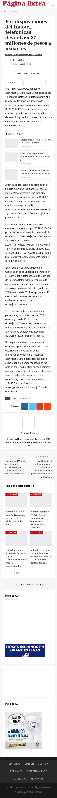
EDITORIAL (14, 764)
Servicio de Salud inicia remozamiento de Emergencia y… (35, 156)
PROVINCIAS (36, 778)
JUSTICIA (43, 764)
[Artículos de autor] (28, 423)
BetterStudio (36, 792)
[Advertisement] (25, 625)
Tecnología (36, 55)
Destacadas (23, 55)
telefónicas (24, 398)
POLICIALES (16, 771)
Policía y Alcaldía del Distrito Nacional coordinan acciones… (35, 172)
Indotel (14, 398)
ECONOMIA (20, 778)
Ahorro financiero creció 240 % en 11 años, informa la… (35, 141)
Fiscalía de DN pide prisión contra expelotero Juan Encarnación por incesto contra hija (15, 467)
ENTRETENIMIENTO (37, 771)
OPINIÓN (29, 764)
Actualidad (11, 55)
